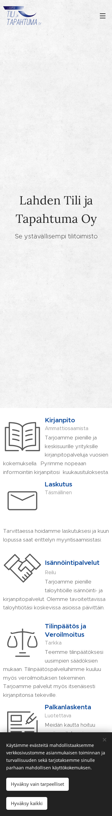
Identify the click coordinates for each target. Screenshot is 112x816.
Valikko (102, 15)
